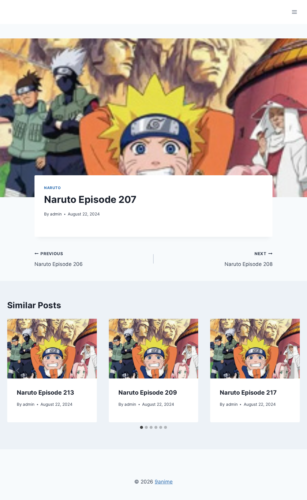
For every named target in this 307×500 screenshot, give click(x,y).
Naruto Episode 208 (249, 259)
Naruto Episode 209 (147, 392)
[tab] (141, 427)
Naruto (52, 187)
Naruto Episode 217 (248, 392)
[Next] (289, 371)
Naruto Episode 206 (58, 259)
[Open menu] (294, 12)
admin (56, 214)
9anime (164, 482)
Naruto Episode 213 (45, 392)
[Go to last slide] (18, 371)
